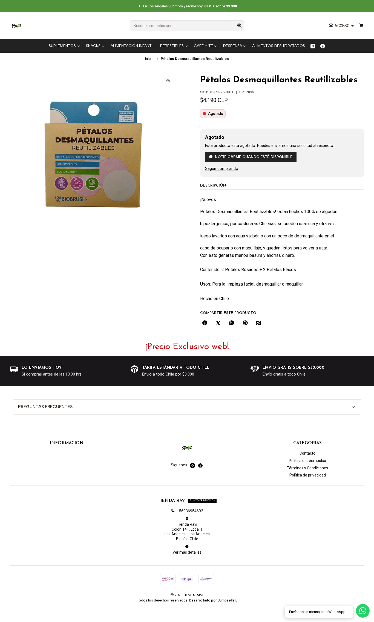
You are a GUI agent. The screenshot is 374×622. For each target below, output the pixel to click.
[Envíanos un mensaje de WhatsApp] (363, 611)
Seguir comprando (221, 169)
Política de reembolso (307, 460)
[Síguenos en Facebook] (323, 46)
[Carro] (361, 26)
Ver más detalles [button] (187, 552)
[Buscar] (239, 25)
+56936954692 (190, 511)
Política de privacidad (307, 475)
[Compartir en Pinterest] (245, 323)
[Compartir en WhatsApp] (231, 323)
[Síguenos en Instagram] (313, 46)
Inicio (149, 59)
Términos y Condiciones (307, 468)
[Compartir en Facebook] (204, 323)
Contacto (307, 453)
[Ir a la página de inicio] (16, 26)
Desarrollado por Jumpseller (212, 600)
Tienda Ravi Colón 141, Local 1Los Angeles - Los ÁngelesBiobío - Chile (187, 531)
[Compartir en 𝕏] (218, 323)
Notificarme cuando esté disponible (253, 157)
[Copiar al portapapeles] (258, 323)
